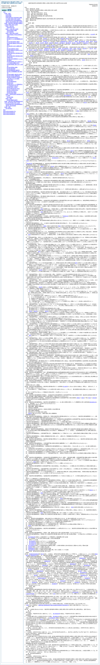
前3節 (30, 554)
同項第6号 (54, 583)
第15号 (40, 287)
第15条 (29, 569)
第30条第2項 (31, 548)
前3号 (29, 525)
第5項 (42, 166)
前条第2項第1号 (42, 578)
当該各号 (41, 35)
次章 (89, 54)
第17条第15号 (31, 537)
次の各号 (92, 34)
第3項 (70, 41)
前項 (27, 92)
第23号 (51, 42)
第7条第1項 (52, 617)
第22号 (46, 42)
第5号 (30, 311)
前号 (29, 234)
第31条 (78, 42)
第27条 (73, 42)
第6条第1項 (47, 561)
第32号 (56, 42)
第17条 (79, 571)
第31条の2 (85, 42)
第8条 (78, 397)
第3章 (83, 60)
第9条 (76, 41)
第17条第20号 (56, 613)
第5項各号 (30, 169)
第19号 (42, 42)
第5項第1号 (29, 163)
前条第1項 (65, 216)
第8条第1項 (64, 41)
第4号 (87, 41)
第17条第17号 (32, 544)
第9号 (91, 41)
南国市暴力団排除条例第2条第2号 (53, 605)
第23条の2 (62, 42)
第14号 (35, 311)
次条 (89, 397)
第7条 (67, 38)
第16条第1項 (40, 571)
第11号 (95, 41)
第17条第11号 (32, 542)
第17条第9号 (32, 541)
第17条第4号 (31, 545)
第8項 (88, 140)
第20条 (30, 547)
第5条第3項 (82, 558)
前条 (59, 226)
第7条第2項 (56, 616)
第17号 (37, 42)
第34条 (45, 38)
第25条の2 (68, 42)
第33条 (94, 397)
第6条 (62, 38)
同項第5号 (77, 582)
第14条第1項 (87, 565)
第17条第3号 (82, 41)
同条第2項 (44, 565)
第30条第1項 (84, 575)
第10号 (40, 270)
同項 (57, 619)
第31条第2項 (31, 549)
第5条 (94, 125)
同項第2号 (87, 578)
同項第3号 (62, 581)
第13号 (30, 42)
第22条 (89, 121)
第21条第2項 (83, 572)
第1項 (85, 102)
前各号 (31, 55)
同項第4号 (34, 582)
